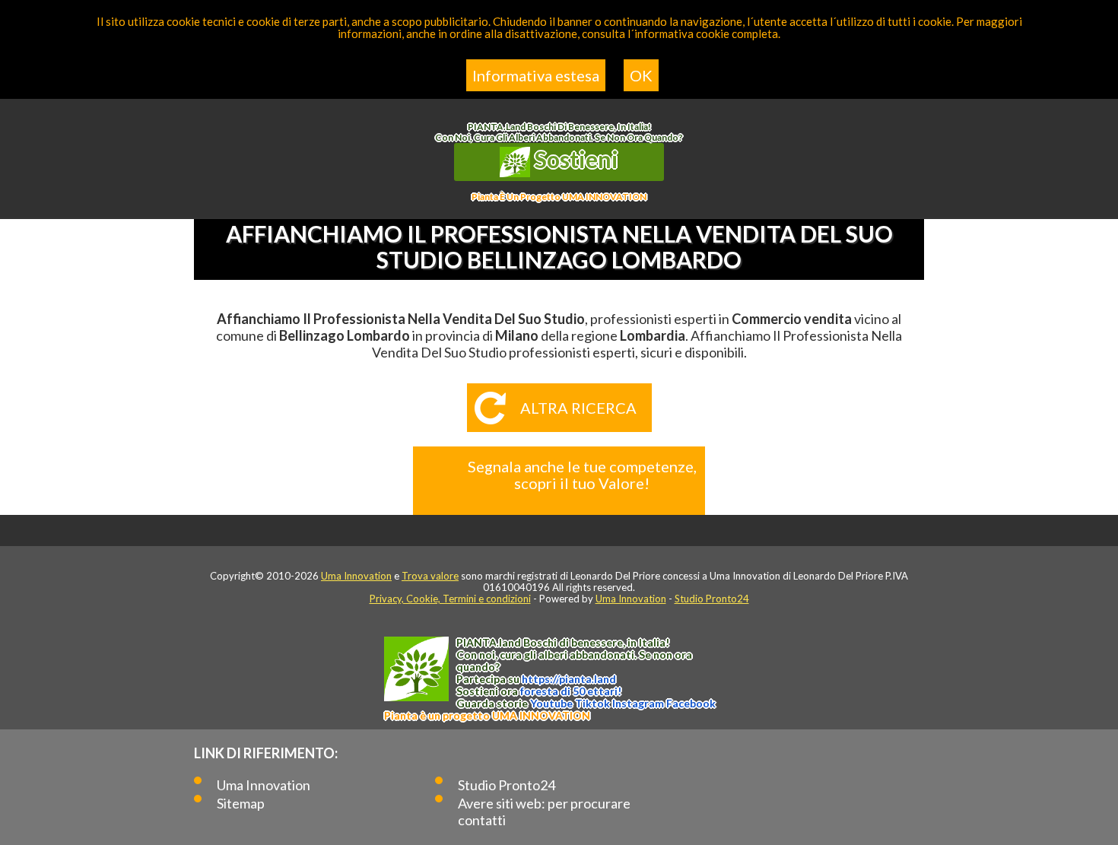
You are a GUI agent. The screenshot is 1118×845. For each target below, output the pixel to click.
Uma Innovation (356, 576)
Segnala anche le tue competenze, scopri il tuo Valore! (582, 474)
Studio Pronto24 (712, 598)
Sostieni (574, 159)
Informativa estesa (535, 75)
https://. (569, 678)
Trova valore (430, 576)
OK (641, 75)
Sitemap (241, 803)
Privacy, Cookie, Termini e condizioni (450, 598)
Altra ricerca (578, 408)
